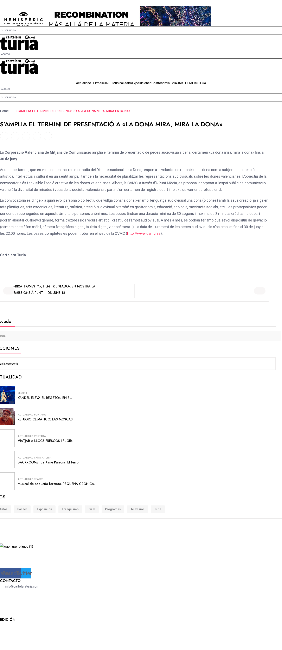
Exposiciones (142, 83)
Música (117, 83)
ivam (92, 509)
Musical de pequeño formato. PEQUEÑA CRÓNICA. (56, 483)
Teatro (127, 83)
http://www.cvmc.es (144, 233)
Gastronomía (161, 83)
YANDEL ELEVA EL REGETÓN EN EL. (45, 397)
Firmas (98, 83)
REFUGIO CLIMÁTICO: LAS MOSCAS (45, 419)
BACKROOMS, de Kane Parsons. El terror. (49, 462)
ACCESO (5, 54)
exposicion (44, 509)
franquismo (70, 509)
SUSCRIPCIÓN (8, 30)
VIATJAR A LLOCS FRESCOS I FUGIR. (45, 440)
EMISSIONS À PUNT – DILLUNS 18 (39, 292)
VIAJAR (177, 83)
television (138, 509)
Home (5, 111)
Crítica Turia (42, 457)
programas (113, 509)
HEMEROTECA (195, 83)
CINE (106, 83)
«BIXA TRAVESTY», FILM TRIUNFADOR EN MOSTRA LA (54, 286)
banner (22, 509)
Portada (40, 414)
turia (157, 509)
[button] (141, 77)
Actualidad (83, 83)
